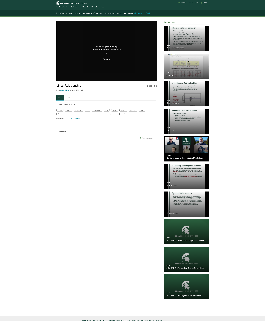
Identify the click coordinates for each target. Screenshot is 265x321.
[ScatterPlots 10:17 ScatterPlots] (186, 176)
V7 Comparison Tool (142, 13)
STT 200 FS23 (76, 118)
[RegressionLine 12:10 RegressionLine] (186, 94)
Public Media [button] (60, 7)
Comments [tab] (62, 131)
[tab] (60, 98)
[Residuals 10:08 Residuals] (186, 121)
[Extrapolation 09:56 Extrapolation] (186, 204)
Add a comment (148, 138)
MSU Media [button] (73, 7)
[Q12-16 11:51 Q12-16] (186, 66)
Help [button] (102, 7)
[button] (182, 3)
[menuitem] (63, 7)
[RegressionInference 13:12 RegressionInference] (186, 38)
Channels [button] (85, 7)
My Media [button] (95, 7)
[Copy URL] (106, 53)
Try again (106, 59)
